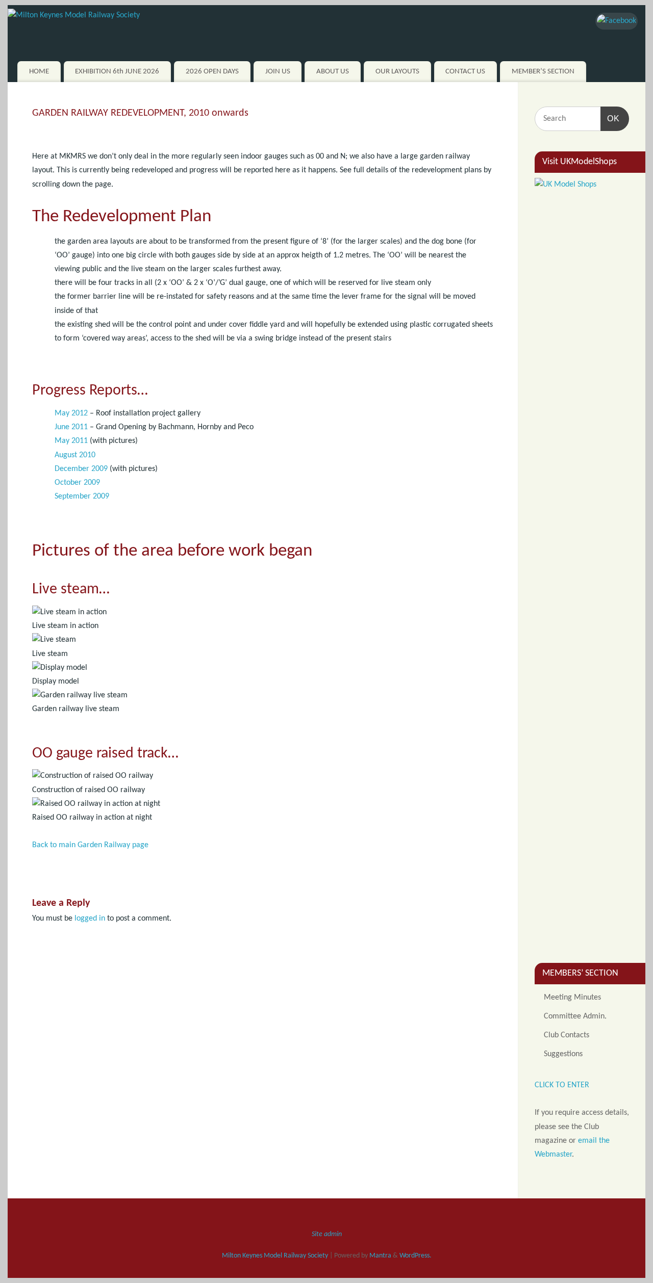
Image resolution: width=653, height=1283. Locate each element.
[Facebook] (616, 21)
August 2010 (75, 455)
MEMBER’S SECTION (543, 71)
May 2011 (71, 441)
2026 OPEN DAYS (212, 71)
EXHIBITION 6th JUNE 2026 (117, 71)
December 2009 (81, 469)
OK (610, 118)
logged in (89, 918)
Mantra (380, 1256)
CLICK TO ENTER (562, 1085)
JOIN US (277, 71)
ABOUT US (332, 71)
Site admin (327, 1234)
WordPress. (415, 1256)
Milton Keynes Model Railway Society (275, 1256)
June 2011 (71, 427)
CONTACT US (465, 71)
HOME (39, 71)
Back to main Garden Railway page (90, 845)
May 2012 (71, 413)
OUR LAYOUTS (397, 71)
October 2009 (77, 483)
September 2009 (82, 496)
